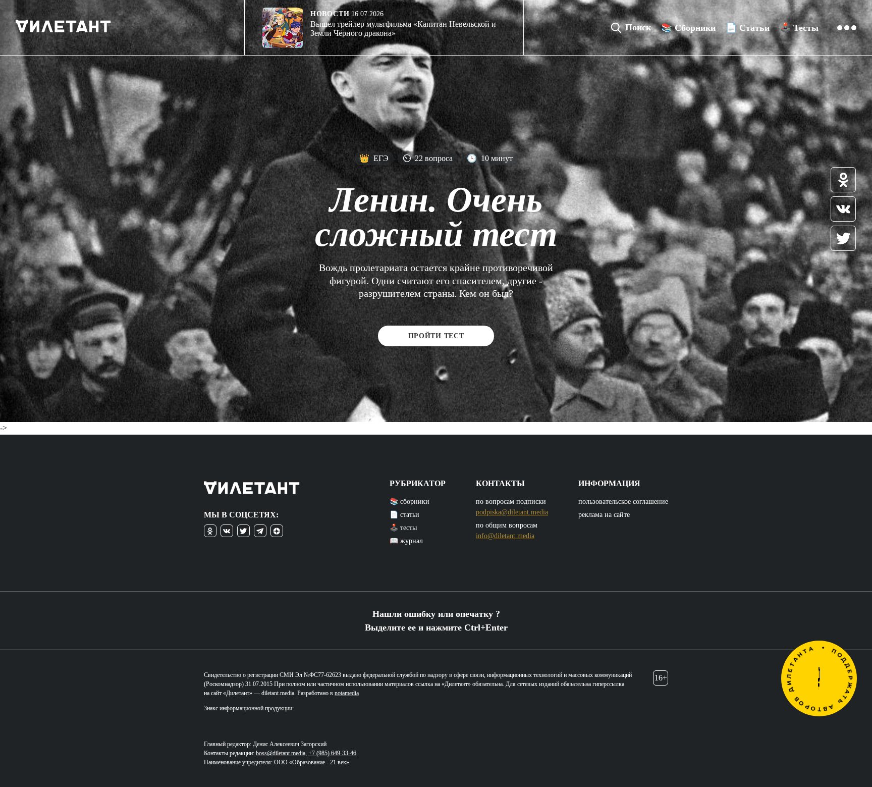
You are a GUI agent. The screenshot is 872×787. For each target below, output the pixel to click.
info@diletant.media (505, 536)
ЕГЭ (374, 158)
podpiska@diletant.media (512, 512)
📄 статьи (404, 514)
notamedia (347, 693)
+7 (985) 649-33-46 (332, 753)
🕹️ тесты (403, 528)
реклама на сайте (604, 514)
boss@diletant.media (280, 753)
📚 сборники (409, 501)
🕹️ (799, 28)
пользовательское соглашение (623, 501)
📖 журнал (406, 541)
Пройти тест (436, 336)
